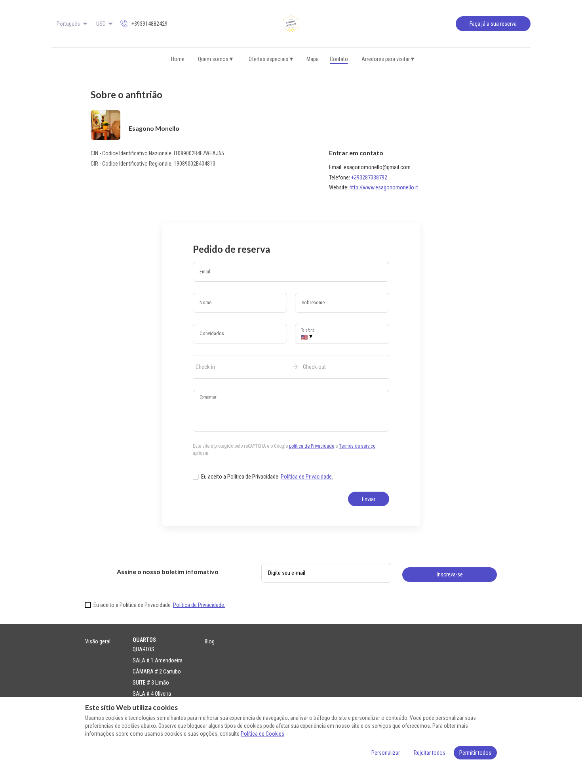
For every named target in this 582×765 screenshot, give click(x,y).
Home (177, 59)
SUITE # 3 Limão (151, 682)
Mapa (312, 59)
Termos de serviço (357, 446)
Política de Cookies (262, 734)
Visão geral (97, 641)
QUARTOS (143, 649)
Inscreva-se (450, 574)
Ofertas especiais (271, 59)
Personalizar (385, 753)
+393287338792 (369, 177)
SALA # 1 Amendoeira (158, 660)
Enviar (368, 499)
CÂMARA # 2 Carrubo (157, 671)
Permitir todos (475, 753)
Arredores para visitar (388, 59)
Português (68, 24)
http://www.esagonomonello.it (384, 187)
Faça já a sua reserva (493, 24)
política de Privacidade (311, 446)
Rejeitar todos (429, 753)
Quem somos (215, 59)
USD (101, 24)
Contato (339, 59)
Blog (210, 641)
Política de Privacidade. (307, 476)
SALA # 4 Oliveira (152, 694)
